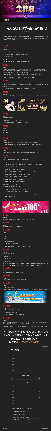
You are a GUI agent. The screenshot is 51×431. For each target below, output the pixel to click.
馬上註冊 (12, 353)
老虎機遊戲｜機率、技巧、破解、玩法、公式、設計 (21, 408)
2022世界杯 (13, 386)
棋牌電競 (12, 361)
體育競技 (12, 403)
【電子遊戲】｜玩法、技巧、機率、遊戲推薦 (20, 417)
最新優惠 (12, 370)
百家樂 (3, 49)
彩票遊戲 (12, 358)
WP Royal (7, 428)
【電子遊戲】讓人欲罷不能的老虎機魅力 (19, 414)
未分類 (12, 394)
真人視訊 (25, 26)
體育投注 (12, 367)
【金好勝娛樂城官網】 (31, 341)
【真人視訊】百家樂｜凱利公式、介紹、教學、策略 (21, 420)
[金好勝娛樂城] (25, 8)
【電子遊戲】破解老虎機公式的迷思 (18, 411)
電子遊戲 (12, 364)
